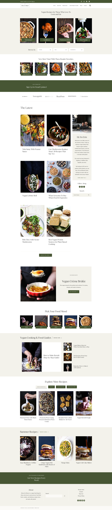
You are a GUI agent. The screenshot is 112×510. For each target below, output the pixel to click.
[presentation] (32, 130)
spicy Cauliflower (71, 74)
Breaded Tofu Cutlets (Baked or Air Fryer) (65, 418)
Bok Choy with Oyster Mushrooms (30, 241)
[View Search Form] (90, 5)
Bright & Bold (43, 432)
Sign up (33, 1)
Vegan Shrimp (85, 74)
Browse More (57, 337)
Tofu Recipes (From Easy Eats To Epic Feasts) (80, 356)
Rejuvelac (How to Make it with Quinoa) (81, 366)
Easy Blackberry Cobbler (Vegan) (28, 464)
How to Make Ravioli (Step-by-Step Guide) (51, 356)
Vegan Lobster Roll (29, 195)
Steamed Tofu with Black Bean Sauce (28, 418)
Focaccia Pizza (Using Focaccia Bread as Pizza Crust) (46, 419)
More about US (81, 177)
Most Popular (84, 40)
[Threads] (84, 1)
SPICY (41, 327)
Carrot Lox (56, 74)
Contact (85, 5)
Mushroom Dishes (65, 40)
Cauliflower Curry (41, 74)
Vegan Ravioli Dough (84, 418)
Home (54, 5)
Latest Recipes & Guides (74, 5)
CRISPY (70, 327)
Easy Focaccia (26, 74)
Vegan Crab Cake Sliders (84, 463)
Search (47, 493)
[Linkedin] (89, 1)
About (81, 5)
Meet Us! (81, 494)
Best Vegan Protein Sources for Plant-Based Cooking (58, 242)
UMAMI (26, 327)
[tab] (41, 387)
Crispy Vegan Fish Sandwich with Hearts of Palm (47, 464)
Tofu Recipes (28, 40)
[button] (73, 291)
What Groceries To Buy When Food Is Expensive (58, 196)
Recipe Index (81, 489)
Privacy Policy (81, 496)
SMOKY (56, 327)
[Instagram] (81, 1)
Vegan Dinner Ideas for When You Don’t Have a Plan (81, 346)
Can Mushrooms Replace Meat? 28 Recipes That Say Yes (58, 151)
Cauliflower (47, 40)
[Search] (88, 195)
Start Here (59, 5)
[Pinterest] (86, 1)
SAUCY (85, 327)
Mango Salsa (65, 463)
